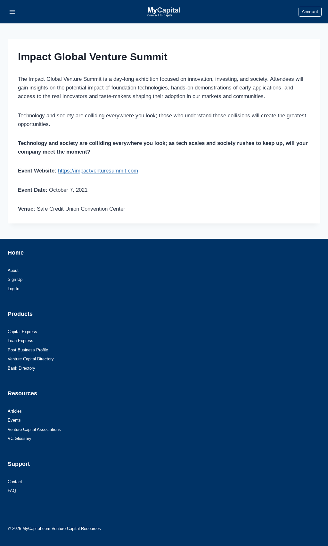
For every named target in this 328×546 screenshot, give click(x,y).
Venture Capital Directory (31, 359)
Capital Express (22, 331)
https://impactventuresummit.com (98, 171)
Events (14, 420)
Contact (15, 481)
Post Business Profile (28, 350)
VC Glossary (19, 438)
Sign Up (15, 279)
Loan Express (20, 340)
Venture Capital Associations (34, 429)
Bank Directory (21, 368)
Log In (13, 288)
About (13, 270)
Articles (15, 411)
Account (310, 11)
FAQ (12, 490)
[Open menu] (12, 12)
